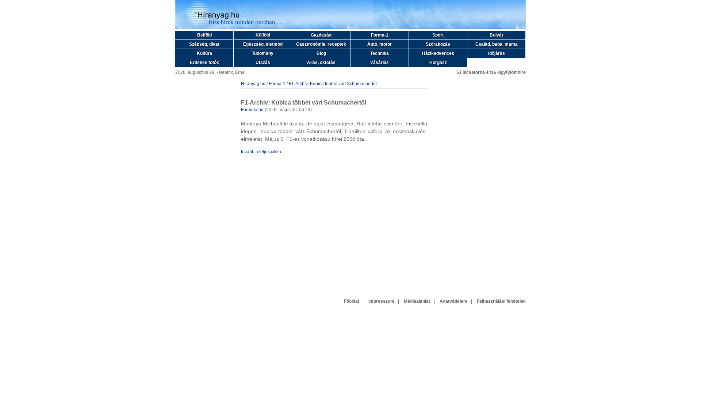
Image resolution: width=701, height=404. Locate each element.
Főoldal (351, 301)
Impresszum (381, 301)
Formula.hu (252, 109)
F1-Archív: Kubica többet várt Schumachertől (333, 83)
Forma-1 (277, 83)
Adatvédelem (453, 301)
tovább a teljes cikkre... (263, 151)
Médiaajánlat (417, 301)
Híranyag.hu (253, 83)
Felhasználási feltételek (501, 301)
